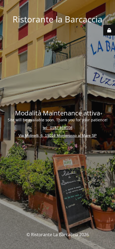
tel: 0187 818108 (57, 128)
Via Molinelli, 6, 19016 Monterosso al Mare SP (57, 135)
